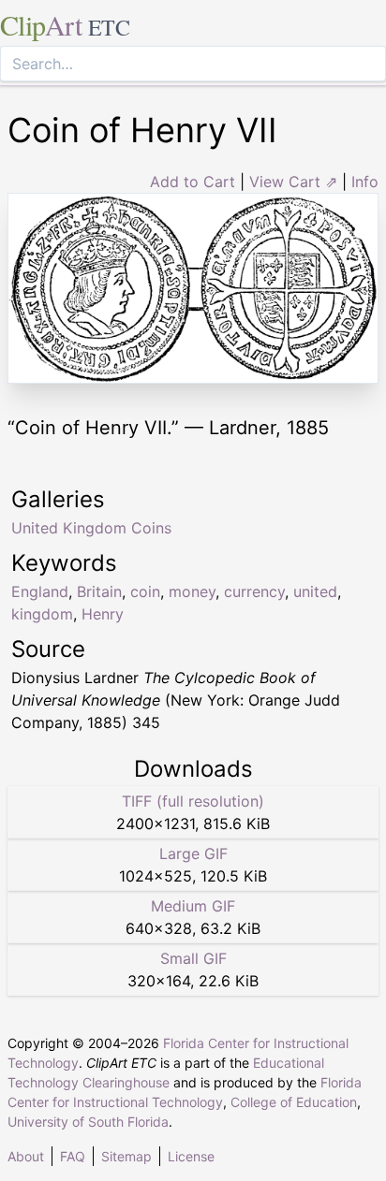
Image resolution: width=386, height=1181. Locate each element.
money (192, 591)
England (39, 591)
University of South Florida (88, 1122)
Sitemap (126, 1156)
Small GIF (193, 958)
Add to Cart (192, 181)
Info (365, 181)
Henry (103, 614)
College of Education (293, 1102)
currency (254, 591)
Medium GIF (193, 906)
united (315, 591)
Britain (99, 591)
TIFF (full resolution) (193, 801)
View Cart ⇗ (293, 181)
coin (145, 591)
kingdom (42, 614)
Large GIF (193, 853)
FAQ (72, 1156)
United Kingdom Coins (91, 527)
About (25, 1156)
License (191, 1156)
